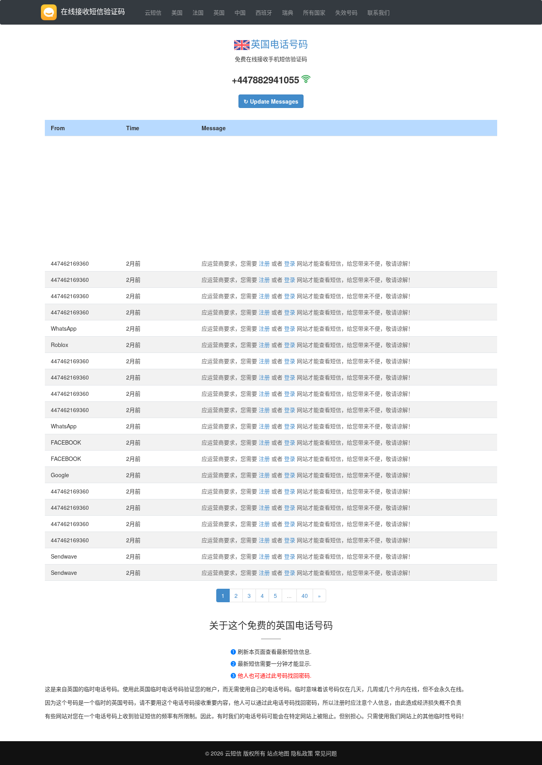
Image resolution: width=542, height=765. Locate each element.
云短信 (153, 12)
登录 (289, 263)
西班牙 (264, 12)
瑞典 (287, 12)
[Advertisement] (271, 195)
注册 (264, 263)
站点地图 (278, 753)
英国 (219, 12)
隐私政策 (301, 753)
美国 (177, 12)
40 (305, 595)
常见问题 (326, 753)
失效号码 (346, 12)
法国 (198, 12)
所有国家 (314, 12)
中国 (240, 12)
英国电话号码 (279, 43)
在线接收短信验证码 (93, 11)
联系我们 (378, 12)
